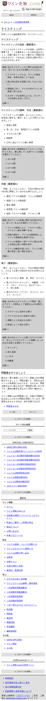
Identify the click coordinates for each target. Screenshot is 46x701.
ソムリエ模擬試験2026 (17, 477)
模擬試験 (11, 622)
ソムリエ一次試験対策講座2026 (21, 464)
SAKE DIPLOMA (14, 640)
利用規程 (9, 678)
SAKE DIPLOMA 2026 (17, 447)
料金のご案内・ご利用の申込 (20, 522)
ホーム (7, 22)
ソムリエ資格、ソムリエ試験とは (22, 544)
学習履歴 (11, 627)
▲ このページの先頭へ (23, 419)
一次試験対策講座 (21, 22)
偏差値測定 (12, 631)
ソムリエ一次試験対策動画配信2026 (23, 456)
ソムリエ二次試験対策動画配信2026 (23, 460)
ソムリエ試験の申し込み (18, 553)
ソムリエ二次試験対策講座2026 (21, 469)
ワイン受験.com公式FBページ (20, 665)
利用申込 (34, 15)
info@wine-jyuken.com (16, 698)
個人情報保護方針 (13, 687)
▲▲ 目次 (12, 412)
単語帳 (10, 609)
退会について (13, 527)
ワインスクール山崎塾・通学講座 (22, 583)
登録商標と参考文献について (18, 691)
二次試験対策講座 (15, 601)
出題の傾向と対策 (15, 566)
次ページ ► (33, 412)
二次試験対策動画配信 (17, 592)
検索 (30, 430)
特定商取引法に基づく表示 (17, 683)
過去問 (10, 618)
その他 (10, 648)
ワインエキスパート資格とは (20, 549)
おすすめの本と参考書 (17, 579)
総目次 (12, 15)
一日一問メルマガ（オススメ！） (22, 605)
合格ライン (12, 561)
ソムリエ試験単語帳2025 (18, 481)
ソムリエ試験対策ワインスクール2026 (24, 451)
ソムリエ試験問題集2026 (18, 473)
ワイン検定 (12, 644)
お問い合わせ (13, 531)
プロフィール (23, 695)
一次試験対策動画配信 (17, 588)
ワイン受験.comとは (16, 511)
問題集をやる (12, 406)
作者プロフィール (15, 535)
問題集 (10, 614)
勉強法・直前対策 (15, 570)
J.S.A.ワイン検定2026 (17, 486)
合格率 (10, 557)
